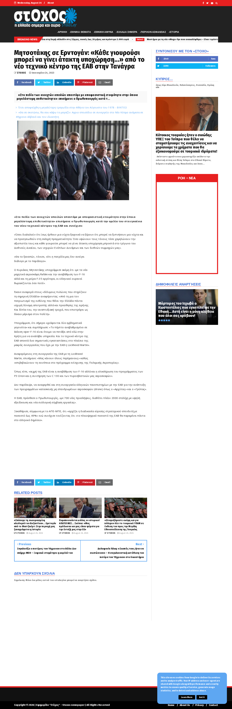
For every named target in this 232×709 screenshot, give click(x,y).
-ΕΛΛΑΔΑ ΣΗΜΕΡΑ (126, 32)
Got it (202, 697)
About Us (185, 705)
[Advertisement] (118, 306)
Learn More (187, 697)
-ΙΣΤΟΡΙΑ (174, 32)
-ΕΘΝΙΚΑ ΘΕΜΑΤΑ (80, 32)
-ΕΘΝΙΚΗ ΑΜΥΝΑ (103, 32)
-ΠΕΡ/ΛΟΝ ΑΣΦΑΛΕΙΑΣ (153, 32)
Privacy (199, 705)
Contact (213, 705)
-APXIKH (62, 32)
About (51, 3)
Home (171, 705)
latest (102, 39)
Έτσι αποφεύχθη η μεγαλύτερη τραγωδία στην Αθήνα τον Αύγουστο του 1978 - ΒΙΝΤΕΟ (72, 107)
